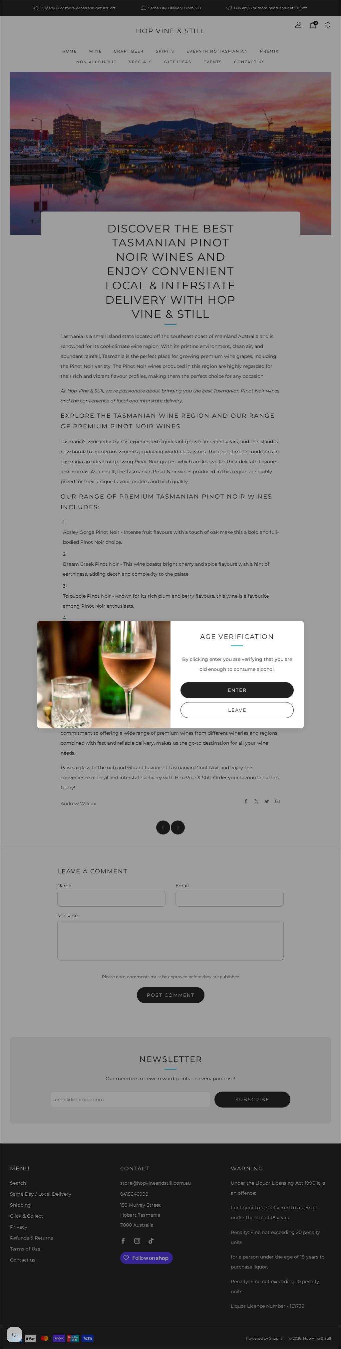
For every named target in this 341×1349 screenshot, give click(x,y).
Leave (237, 710)
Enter (237, 690)
